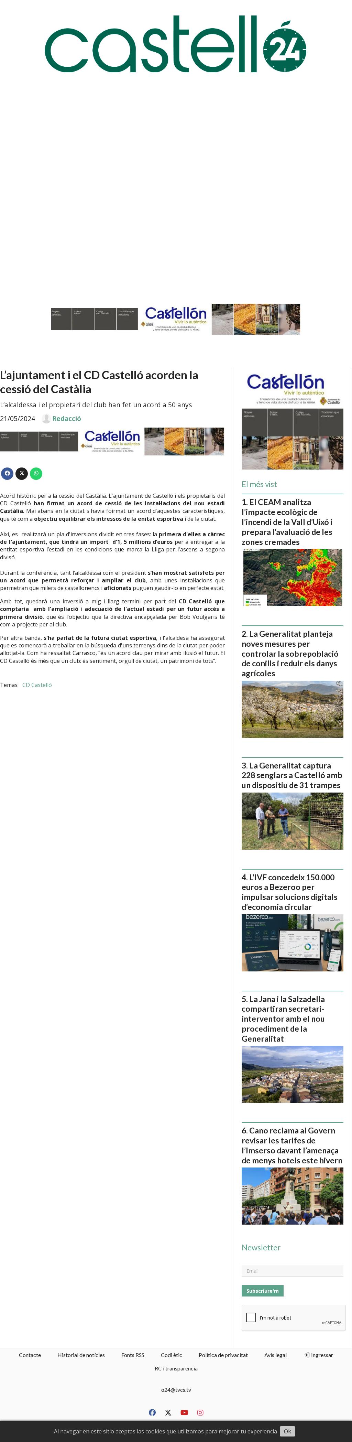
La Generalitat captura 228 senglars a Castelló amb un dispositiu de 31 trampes (292, 775)
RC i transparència (176, 1368)
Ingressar (321, 1355)
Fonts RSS (132, 1355)
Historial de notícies (81, 1355)
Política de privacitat (223, 1355)
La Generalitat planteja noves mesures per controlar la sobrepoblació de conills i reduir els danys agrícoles (290, 653)
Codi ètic (171, 1355)
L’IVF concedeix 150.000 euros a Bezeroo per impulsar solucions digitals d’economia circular (290, 892)
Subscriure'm (262, 1291)
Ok (287, 1431)
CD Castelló (37, 685)
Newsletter (261, 1247)
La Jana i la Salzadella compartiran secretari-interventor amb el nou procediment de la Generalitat (283, 1018)
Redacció (66, 418)
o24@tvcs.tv (176, 1389)
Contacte (30, 1355)
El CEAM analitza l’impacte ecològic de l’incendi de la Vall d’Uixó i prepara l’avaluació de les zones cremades (287, 521)
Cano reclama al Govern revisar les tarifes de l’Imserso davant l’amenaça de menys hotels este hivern (292, 1145)
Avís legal (275, 1355)
